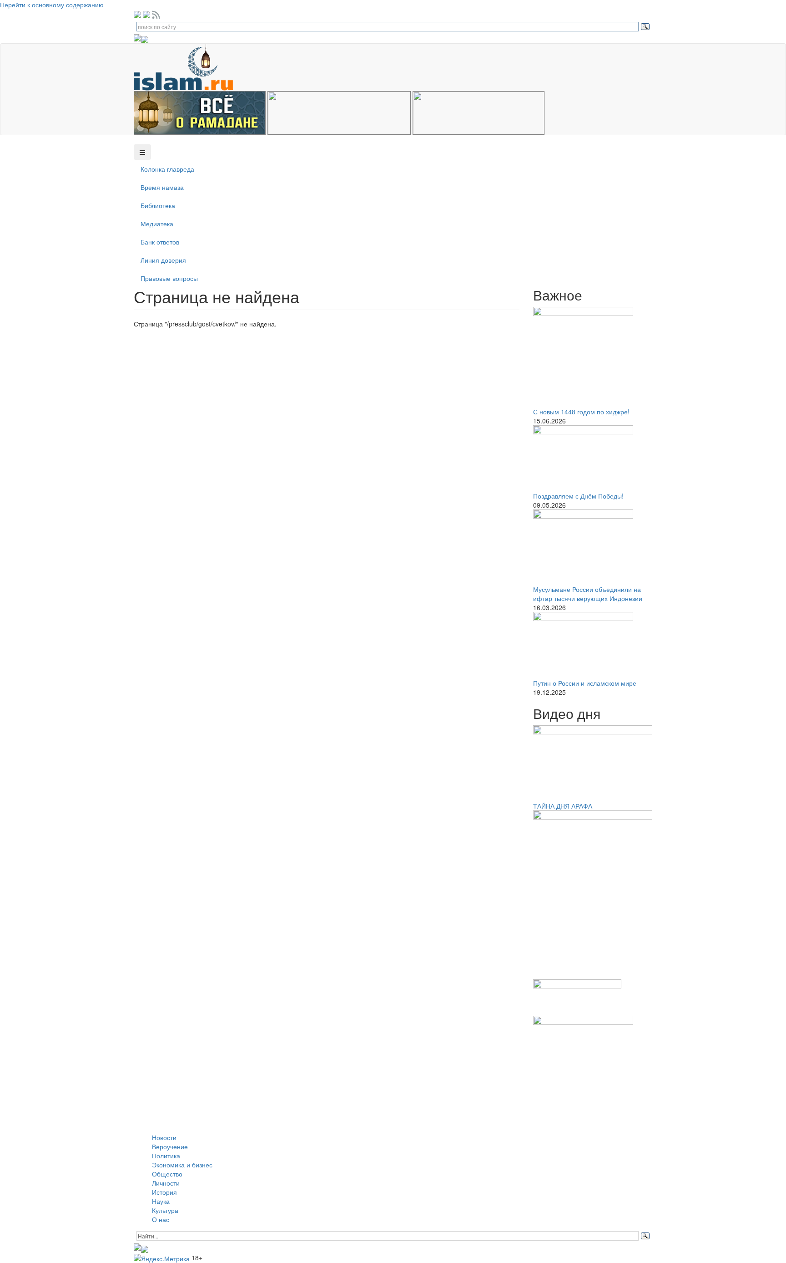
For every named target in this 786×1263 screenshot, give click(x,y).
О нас (160, 1219)
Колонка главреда (167, 168)
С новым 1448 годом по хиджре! (581, 411)
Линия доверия (163, 260)
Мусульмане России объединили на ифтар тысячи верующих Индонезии (587, 594)
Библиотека (158, 205)
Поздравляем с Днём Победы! (578, 495)
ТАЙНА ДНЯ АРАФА (562, 805)
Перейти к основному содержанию (52, 4)
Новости (164, 1137)
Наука (161, 1201)
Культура (165, 1210)
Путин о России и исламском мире (584, 683)
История (164, 1192)
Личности (166, 1182)
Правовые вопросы (169, 278)
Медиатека (157, 223)
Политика (166, 1155)
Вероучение (170, 1146)
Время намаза (162, 187)
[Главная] (187, 66)
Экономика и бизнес (182, 1164)
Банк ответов (160, 241)
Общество (167, 1173)
